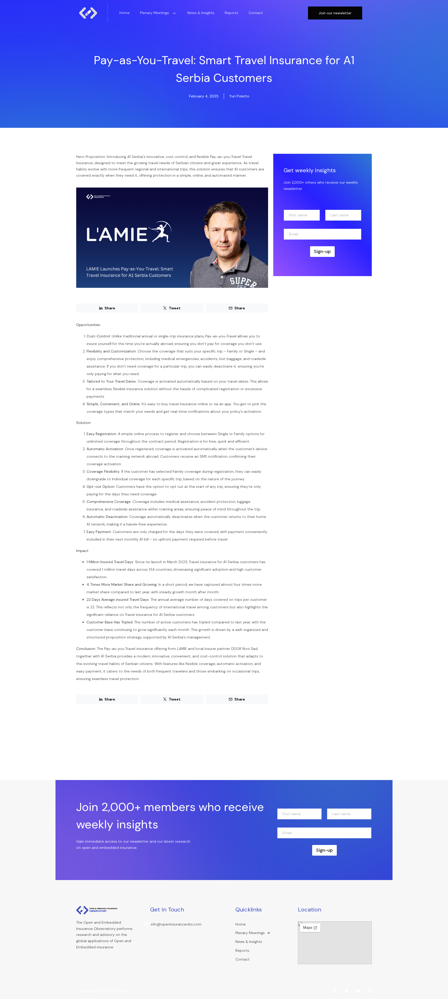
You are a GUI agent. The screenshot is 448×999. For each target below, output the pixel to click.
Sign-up (322, 251)
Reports (231, 12)
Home (125, 12)
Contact (256, 12)
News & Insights (200, 12)
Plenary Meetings (154, 12)
